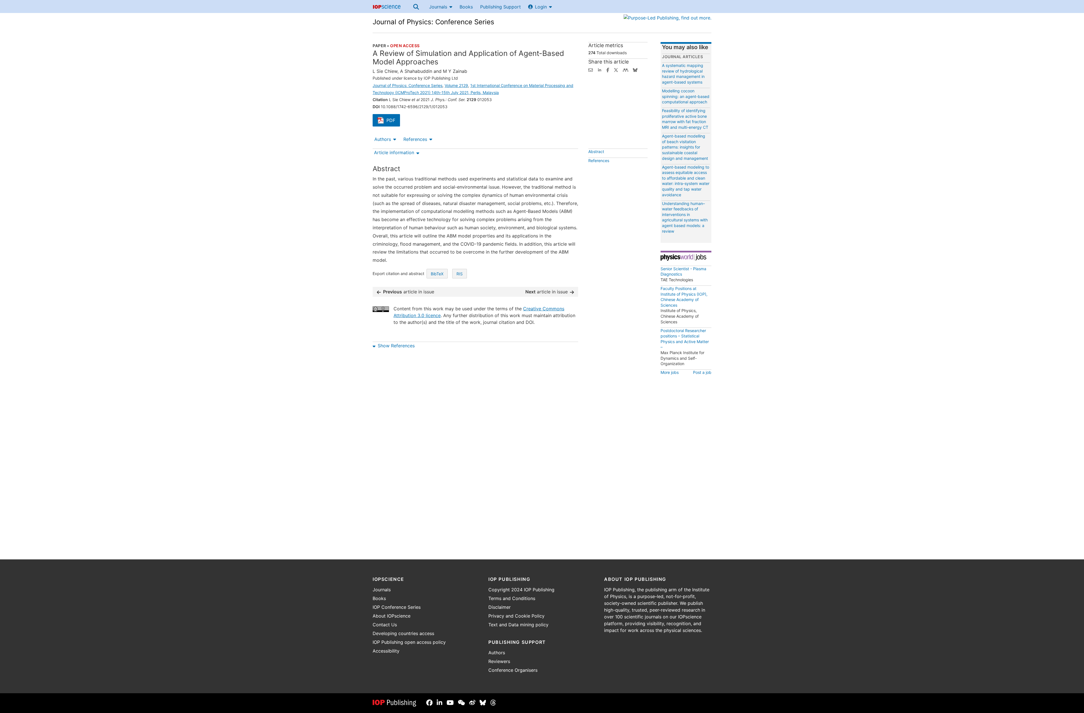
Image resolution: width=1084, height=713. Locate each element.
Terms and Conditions (511, 598)
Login (541, 7)
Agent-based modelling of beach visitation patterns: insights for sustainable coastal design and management (685, 147)
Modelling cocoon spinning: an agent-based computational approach (685, 96)
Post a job (702, 372)
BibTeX (437, 273)
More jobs (670, 372)
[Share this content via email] (590, 69)
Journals (438, 7)
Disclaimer (499, 607)
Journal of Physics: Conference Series (433, 22)
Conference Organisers (512, 670)
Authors (382, 139)
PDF (393, 120)
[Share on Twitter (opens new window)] (616, 69)
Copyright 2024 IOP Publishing (521, 589)
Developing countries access (403, 633)
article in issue (408, 292)
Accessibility (386, 651)
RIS (459, 273)
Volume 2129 (456, 85)
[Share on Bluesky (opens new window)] (635, 69)
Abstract (596, 151)
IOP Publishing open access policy (409, 642)
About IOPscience (391, 616)
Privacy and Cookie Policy (516, 616)
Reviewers (499, 661)
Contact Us (385, 624)
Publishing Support (500, 7)
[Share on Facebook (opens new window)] (607, 69)
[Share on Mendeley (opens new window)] (625, 69)
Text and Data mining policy (518, 624)
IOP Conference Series (397, 607)
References (415, 139)
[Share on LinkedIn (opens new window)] (599, 69)
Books (466, 7)
